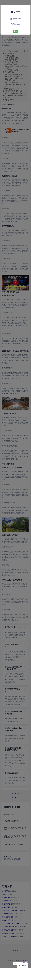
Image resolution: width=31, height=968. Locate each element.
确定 (15, 31)
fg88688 (17, 24)
